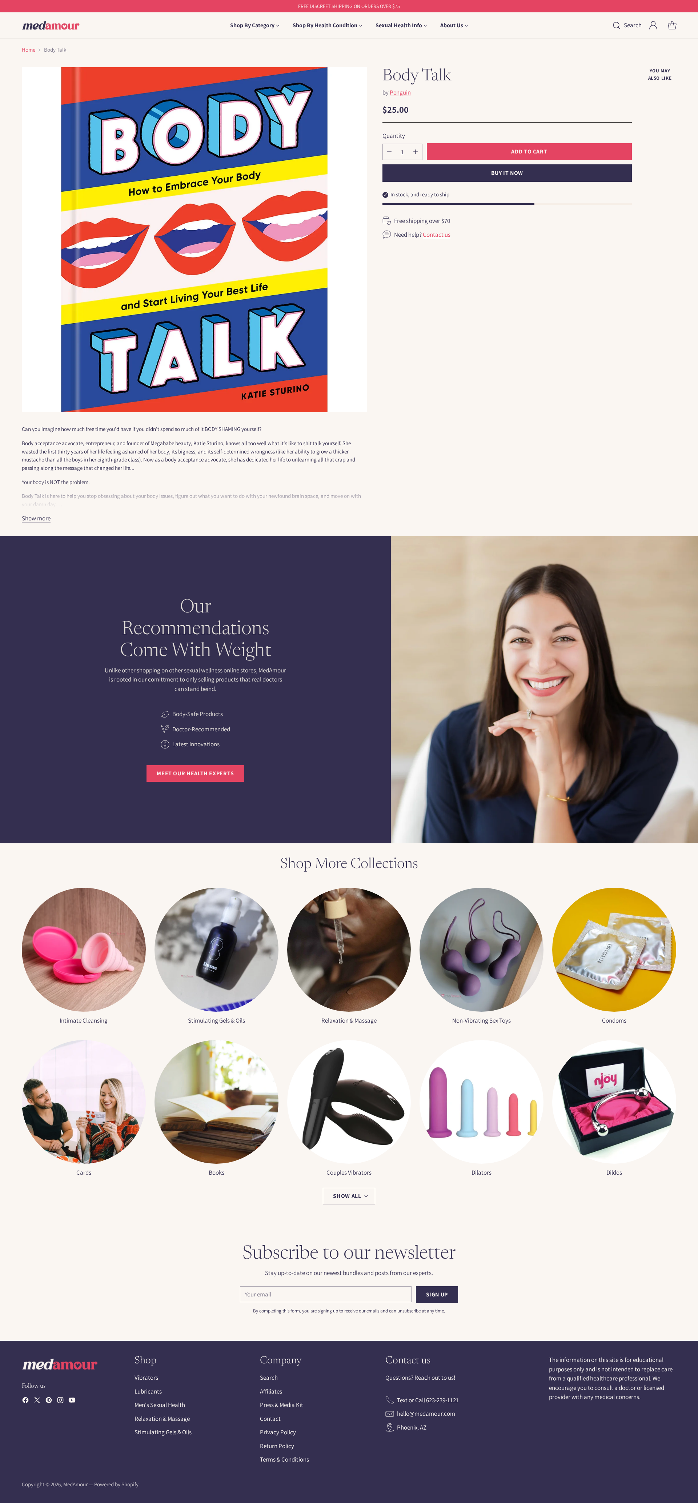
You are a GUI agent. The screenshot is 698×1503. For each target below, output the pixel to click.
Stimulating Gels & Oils (163, 1432)
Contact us (436, 234)
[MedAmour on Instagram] (60, 1401)
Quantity (393, 135)
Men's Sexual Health (160, 1405)
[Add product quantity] (415, 152)
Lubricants (148, 1391)
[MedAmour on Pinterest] (48, 1401)
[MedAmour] (51, 25)
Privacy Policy (278, 1432)
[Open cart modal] (672, 25)
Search (269, 1378)
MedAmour (75, 1484)
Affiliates (271, 1391)
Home (28, 49)
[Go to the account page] (653, 25)
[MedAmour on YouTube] (72, 1401)
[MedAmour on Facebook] (25, 1401)
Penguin (400, 92)
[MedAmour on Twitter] (37, 1401)
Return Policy (277, 1446)
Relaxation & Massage (162, 1419)
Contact (270, 1419)
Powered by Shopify (116, 1484)
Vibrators (146, 1378)
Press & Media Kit (281, 1405)
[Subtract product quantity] (389, 152)
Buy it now (507, 173)
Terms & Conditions (284, 1459)
